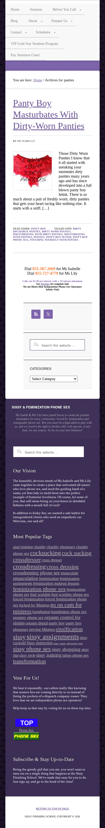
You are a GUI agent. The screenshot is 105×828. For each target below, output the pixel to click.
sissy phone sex (32, 648)
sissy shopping (66, 649)
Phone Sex (26, 730)
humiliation (41, 612)
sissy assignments (53, 636)
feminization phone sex (39, 589)
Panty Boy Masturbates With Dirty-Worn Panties (48, 114)
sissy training (49, 655)
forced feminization (28, 599)
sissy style (27, 655)
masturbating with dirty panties (38, 234)
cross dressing (63, 566)
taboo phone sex (75, 655)
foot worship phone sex (70, 594)
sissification (69, 629)
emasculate (69, 573)
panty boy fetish (58, 237)
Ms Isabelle (26, 141)
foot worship (40, 594)
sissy (19, 637)
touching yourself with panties (54, 239)
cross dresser (52, 560)
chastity (40, 547)
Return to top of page (52, 808)
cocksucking (45, 552)
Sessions (45, 284)
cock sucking (76, 553)
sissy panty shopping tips (68, 643)
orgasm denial (36, 623)
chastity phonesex (61, 547)
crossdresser (27, 559)
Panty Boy (38, 228)
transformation (29, 661)
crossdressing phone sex (36, 572)
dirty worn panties (56, 231)
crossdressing (29, 566)
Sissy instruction (40, 643)
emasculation (25, 578)
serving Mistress (42, 629)
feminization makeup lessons (56, 583)
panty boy (57, 623)
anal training (23, 547)
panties (39, 237)
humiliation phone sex (69, 612)
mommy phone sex (28, 617)
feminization (49, 578)
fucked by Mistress (34, 605)
